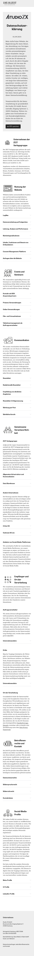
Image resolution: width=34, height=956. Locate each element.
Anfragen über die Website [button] (12, 258)
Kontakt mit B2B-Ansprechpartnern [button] (9, 295)
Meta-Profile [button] (7, 880)
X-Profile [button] (6, 887)
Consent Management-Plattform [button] (14, 251)
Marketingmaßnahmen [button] (11, 236)
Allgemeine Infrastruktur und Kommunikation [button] (13, 475)
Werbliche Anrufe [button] (9, 414)
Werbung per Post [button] (9, 408)
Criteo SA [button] (6, 526)
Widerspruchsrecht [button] (10, 784)
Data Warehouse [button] (9, 483)
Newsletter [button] (7, 378)
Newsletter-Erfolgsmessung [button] (13, 401)
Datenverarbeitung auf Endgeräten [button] (15, 222)
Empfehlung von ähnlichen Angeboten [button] (12, 393)
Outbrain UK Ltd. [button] (9, 533)
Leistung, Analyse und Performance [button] (15, 229)
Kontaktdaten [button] (8, 798)
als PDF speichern (13, 126)
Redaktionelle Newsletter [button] (12, 385)
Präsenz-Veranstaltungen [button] (12, 303)
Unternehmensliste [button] (10, 641)
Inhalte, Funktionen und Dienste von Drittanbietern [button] (15, 244)
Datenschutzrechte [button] (10, 778)
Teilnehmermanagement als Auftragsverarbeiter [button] (12, 324)
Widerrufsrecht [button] (8, 791)
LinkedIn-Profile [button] (8, 894)
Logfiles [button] (5, 215)
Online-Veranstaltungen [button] (11, 309)
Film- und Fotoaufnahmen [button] (12, 316)
